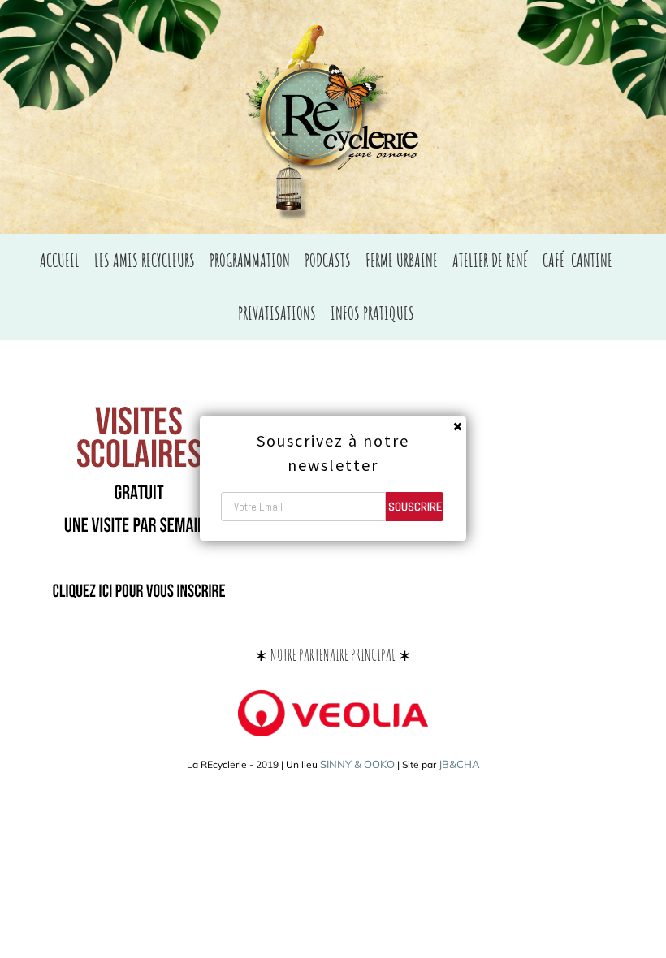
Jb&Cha (459, 763)
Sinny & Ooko (357, 763)
